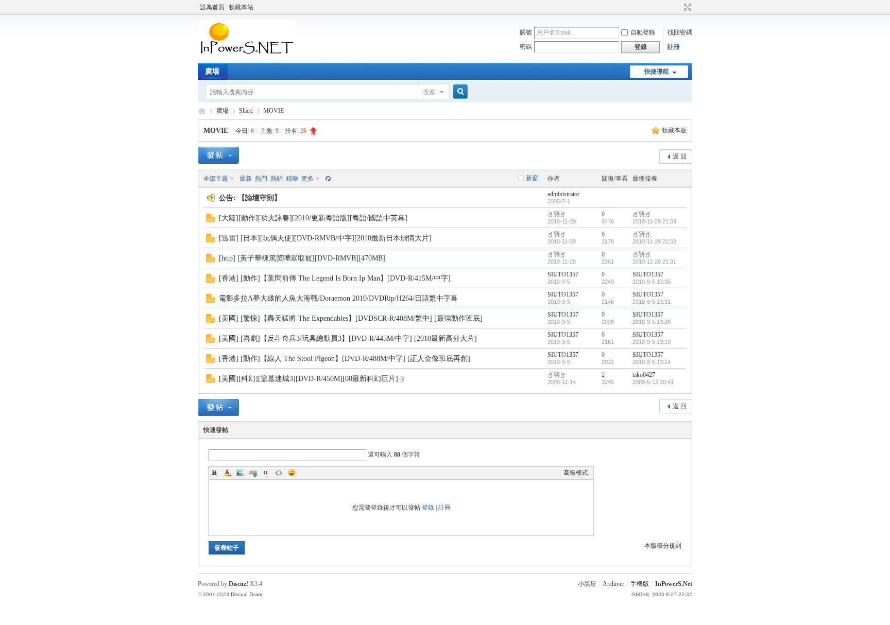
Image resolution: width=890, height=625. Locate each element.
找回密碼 (680, 32)
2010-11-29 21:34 (654, 221)
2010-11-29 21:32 (654, 241)
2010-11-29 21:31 (654, 261)
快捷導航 (656, 71)
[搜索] (459, 92)
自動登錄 (642, 32)
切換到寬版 (686, 7)
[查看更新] (327, 178)
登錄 (428, 507)
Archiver (613, 583)
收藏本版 (674, 130)
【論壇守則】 (259, 198)
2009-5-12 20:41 (653, 382)
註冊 (674, 46)
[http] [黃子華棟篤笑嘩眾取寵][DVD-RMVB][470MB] (302, 258)
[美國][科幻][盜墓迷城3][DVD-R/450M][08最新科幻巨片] (308, 379)
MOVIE (273, 110)
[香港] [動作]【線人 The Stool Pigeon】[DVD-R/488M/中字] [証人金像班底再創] (344, 358)
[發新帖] (218, 155)
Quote (266, 472)
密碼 (526, 46)
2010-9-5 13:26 (651, 322)
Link (253, 472)
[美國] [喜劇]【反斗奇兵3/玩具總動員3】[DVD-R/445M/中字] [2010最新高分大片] (348, 338)
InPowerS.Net (202, 110)
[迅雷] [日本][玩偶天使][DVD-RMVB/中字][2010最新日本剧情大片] (325, 238)
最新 (245, 178)
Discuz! (238, 583)
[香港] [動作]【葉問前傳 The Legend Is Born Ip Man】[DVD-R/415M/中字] (335, 278)
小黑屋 (587, 583)
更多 (307, 178)
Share (246, 110)
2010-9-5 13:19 (651, 342)
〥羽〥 (556, 214)
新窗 (532, 178)
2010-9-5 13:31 (651, 302)
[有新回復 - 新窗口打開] (210, 220)
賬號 (526, 32)
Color (227, 472)
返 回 (680, 156)
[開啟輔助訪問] (677, 7)
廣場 (212, 71)
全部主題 (215, 178)
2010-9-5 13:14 (651, 362)
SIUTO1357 (562, 274)
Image (240, 472)
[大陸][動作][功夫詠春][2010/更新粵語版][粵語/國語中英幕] (313, 218)
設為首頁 (212, 7)
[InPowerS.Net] (246, 56)
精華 (292, 178)
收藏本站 (241, 7)
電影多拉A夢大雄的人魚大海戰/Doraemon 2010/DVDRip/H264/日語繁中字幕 (338, 298)
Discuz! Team (246, 594)
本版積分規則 (662, 545)
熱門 (261, 178)
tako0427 (643, 374)
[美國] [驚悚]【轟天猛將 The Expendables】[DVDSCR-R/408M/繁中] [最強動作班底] (351, 318)
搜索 (429, 92)
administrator (563, 194)
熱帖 (276, 178)
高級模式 (575, 472)
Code (278, 472)
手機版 (639, 583)
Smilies (291, 472)
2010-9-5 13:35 (651, 282)
